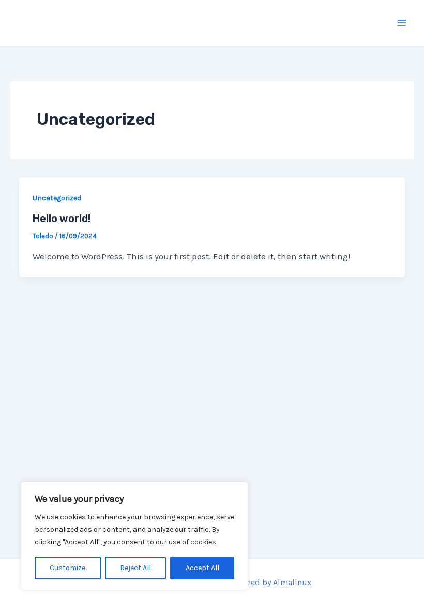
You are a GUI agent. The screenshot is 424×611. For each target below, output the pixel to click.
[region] (134, 536)
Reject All (135, 567)
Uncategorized (57, 198)
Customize (67, 567)
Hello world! (61, 218)
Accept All (202, 567)
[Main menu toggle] (402, 23)
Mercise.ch (72, 22)
